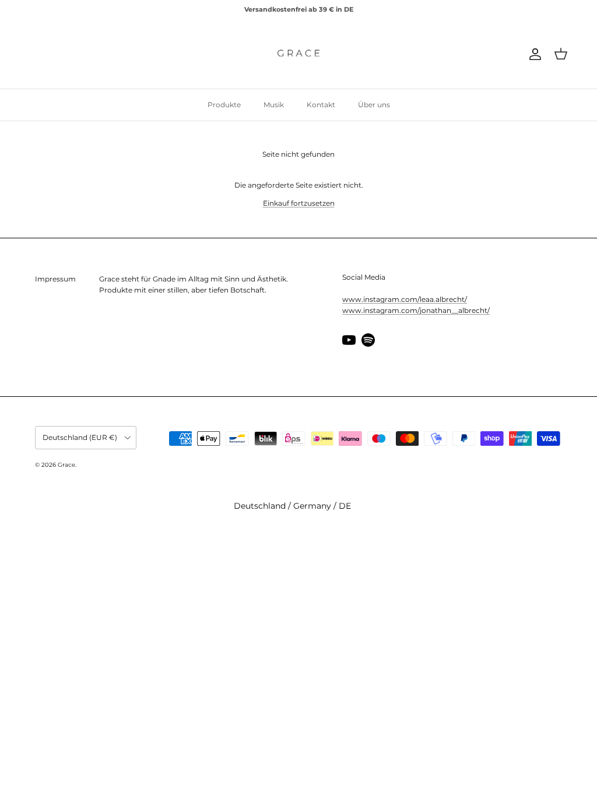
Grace (66, 465)
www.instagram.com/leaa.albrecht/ (404, 299)
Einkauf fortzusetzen (299, 203)
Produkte (224, 104)
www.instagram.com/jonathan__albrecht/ (416, 310)
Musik (274, 104)
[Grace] (298, 54)
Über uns (374, 104)
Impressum (55, 278)
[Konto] (533, 54)
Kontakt (321, 104)
